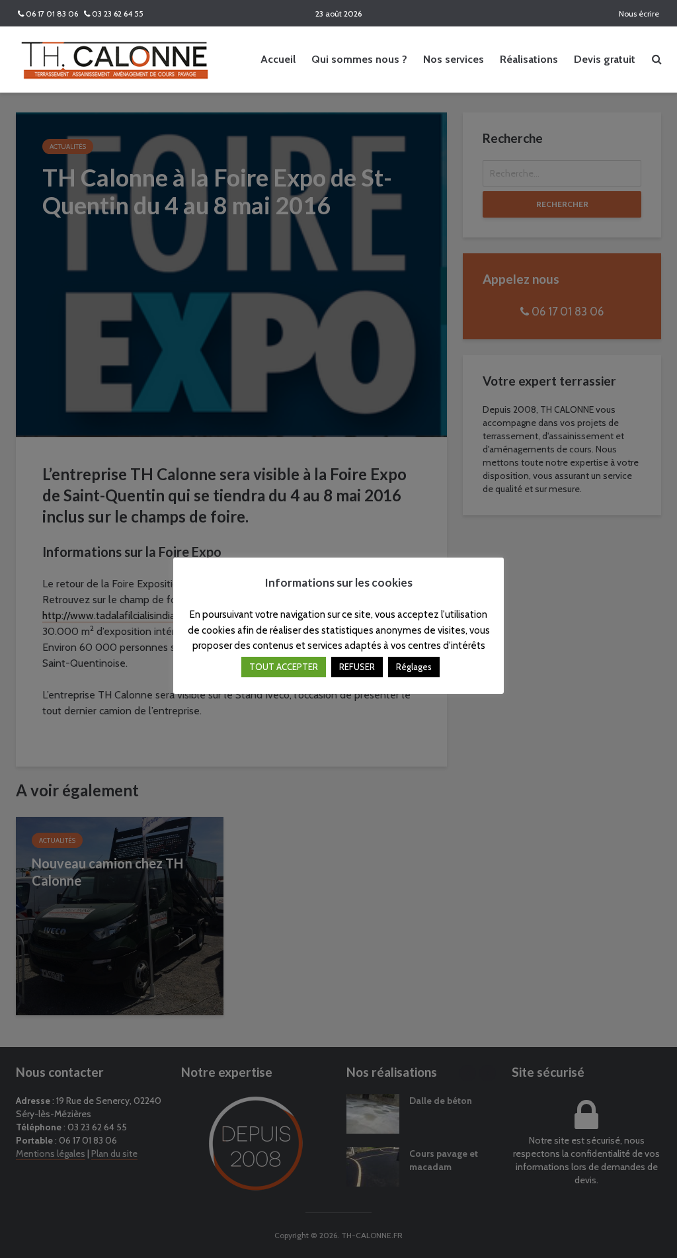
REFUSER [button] (357, 666)
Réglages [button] (414, 666)
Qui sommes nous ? (359, 59)
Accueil (278, 59)
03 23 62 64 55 (116, 14)
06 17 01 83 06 (51, 14)
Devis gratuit (604, 59)
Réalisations (529, 59)
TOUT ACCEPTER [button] (283, 666)
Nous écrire (638, 14)
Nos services (453, 59)
